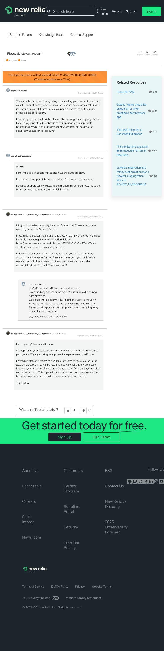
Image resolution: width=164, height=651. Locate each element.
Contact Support (82, 34)
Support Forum (21, 34)
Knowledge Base (51, 34)
